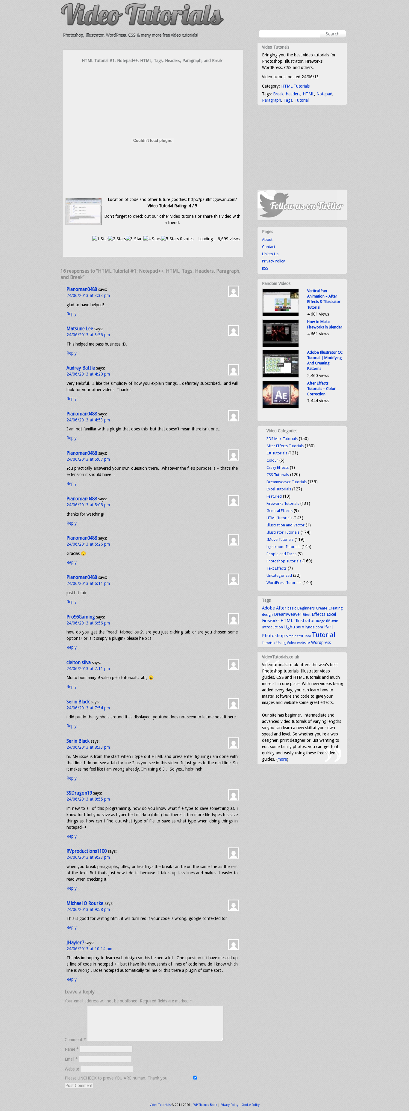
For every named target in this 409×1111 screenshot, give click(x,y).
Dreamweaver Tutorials (286, 482)
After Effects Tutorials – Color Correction (321, 388)
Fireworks (270, 620)
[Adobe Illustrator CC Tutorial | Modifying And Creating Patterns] (280, 376)
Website (72, 1069)
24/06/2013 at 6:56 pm (88, 623)
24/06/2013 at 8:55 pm (88, 799)
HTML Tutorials (295, 86)
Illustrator (304, 620)
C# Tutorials (276, 453)
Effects (318, 614)
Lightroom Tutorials (283, 546)
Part (328, 627)
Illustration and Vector (285, 525)
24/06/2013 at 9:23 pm (88, 857)
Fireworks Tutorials (282, 503)
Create (321, 608)
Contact (268, 246)
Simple (291, 636)
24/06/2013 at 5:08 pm (88, 504)
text (300, 636)
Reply (71, 313)
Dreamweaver (287, 614)
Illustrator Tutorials (282, 532)
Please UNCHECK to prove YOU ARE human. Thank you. (117, 1078)
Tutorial (302, 100)
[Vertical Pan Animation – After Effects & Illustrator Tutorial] (280, 315)
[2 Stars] (117, 239)
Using (281, 642)
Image (320, 621)
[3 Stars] (134, 239)
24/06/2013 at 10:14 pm (89, 948)
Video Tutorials (160, 1105)
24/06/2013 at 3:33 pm (88, 295)
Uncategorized (279, 575)
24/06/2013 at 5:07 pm (88, 459)
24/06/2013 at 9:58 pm (88, 909)
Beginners (306, 608)
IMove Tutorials (279, 539)
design (267, 614)
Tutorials (268, 643)
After (281, 608)
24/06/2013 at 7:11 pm (88, 668)
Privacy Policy (273, 261)
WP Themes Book (205, 1105)
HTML (308, 93)
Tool (308, 636)
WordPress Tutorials (283, 582)
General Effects (279, 510)
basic (291, 608)
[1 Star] (100, 239)
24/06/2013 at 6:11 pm (88, 583)
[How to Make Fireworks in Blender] (280, 345)
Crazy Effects (277, 467)
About (267, 239)
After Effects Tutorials (285, 446)
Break (278, 93)
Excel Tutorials (278, 489)
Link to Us (270, 254)
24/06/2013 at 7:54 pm (88, 707)
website (303, 643)
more (282, 759)
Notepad (324, 93)
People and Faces (281, 554)
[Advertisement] (153, 76)
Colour (272, 460)
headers (293, 93)
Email (71, 1059)
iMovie (332, 620)
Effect (306, 615)
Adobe (268, 608)
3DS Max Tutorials (282, 438)
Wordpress (321, 642)
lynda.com (314, 627)
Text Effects (276, 568)
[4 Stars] (152, 239)
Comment (75, 1039)
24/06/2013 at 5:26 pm (88, 544)
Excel (331, 614)
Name (72, 1049)
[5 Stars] (170, 239)
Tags (288, 100)
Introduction (272, 627)
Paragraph (271, 100)
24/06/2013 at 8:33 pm (88, 747)
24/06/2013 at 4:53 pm (88, 420)
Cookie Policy (251, 1105)
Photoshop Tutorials (283, 561)
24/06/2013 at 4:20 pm (88, 374)
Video (291, 643)
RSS (265, 268)
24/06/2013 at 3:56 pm (88, 334)
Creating (335, 608)
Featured (274, 496)
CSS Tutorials (277, 474)
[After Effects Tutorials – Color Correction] (280, 407)
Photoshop (273, 635)
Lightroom (294, 626)
